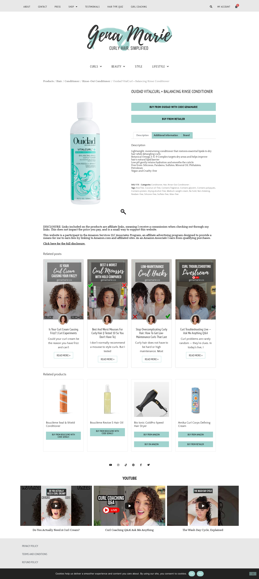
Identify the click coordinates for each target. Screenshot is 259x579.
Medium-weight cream (177, 191)
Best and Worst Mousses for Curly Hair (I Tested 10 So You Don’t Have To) (107, 333)
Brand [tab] (186, 135)
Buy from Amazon (152, 434)
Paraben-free (137, 194)
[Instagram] (118, 464)
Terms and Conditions (34, 554)
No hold (192, 191)
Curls (94, 66)
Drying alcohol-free (157, 191)
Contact (42, 6)
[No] (252, 573)
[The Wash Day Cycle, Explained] (203, 506)
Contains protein (139, 191)
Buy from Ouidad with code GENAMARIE (174, 107)
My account (223, 6)
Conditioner (72, 81)
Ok (191, 573)
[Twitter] (148, 464)
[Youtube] (110, 464)
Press (58, 6)
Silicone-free (150, 194)
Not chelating (204, 191)
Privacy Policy (30, 546)
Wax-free (173, 194)
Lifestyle (158, 66)
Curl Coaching (139, 6)
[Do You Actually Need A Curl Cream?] (56, 506)
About (26, 6)
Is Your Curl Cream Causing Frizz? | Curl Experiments (63, 331)
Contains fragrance (170, 188)
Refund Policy (30, 562)
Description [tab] (142, 135)
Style (139, 66)
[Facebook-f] (140, 464)
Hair (59, 81)
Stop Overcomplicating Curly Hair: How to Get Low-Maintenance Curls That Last (151, 333)
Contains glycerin (188, 188)
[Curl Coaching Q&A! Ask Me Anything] (129, 506)
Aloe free (140, 188)
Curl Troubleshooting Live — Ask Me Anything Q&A (195, 331)
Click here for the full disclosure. (64, 243)
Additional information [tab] (166, 135)
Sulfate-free (162, 194)
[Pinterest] (133, 464)
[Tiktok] (125, 464)
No (200, 573)
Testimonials (92, 6)
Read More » (63, 355)
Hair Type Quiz (115, 6)
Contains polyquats (206, 188)
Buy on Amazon (152, 444)
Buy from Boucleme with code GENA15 (63, 435)
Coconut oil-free (153, 188)
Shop (71, 6)
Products (48, 81)
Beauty (116, 66)
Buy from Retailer (173, 119)
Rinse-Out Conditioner (96, 81)
